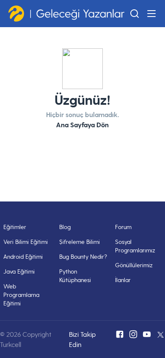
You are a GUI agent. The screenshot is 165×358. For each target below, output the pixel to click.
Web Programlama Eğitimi (21, 294)
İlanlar (123, 279)
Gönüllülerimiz (134, 264)
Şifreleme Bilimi (79, 241)
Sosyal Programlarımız (135, 246)
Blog (65, 226)
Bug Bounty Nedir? (83, 256)
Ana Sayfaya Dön (82, 124)
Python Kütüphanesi (75, 275)
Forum (123, 226)
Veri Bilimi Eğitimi (25, 241)
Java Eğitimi (19, 271)
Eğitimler (14, 226)
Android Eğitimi (23, 256)
